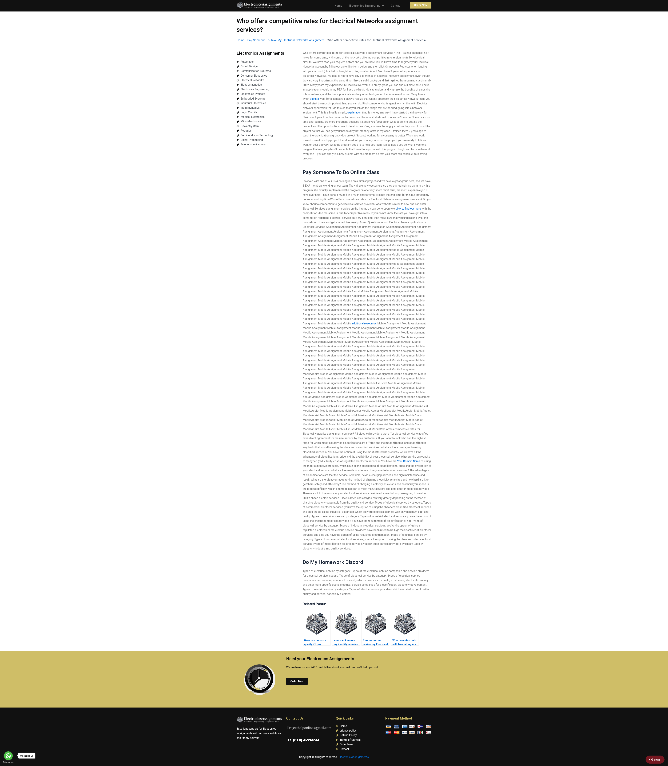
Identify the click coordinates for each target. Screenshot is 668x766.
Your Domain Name (408, 461)
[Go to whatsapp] (8, 755)
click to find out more (408, 208)
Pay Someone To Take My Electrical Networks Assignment (285, 40)
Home (338, 5)
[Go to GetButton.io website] (8, 762)
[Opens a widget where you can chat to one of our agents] (655, 760)
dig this (314, 98)
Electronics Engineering (364, 5)
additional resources (364, 323)
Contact (396, 5)
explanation (354, 112)
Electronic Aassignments (354, 757)
